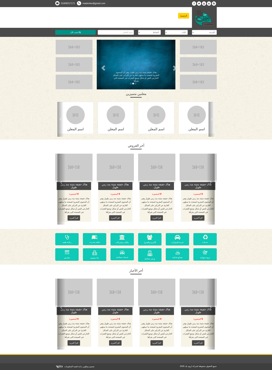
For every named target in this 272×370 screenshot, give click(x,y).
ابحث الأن (74, 32)
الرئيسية (183, 16)
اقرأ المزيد (73, 218)
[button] (100, 64)
